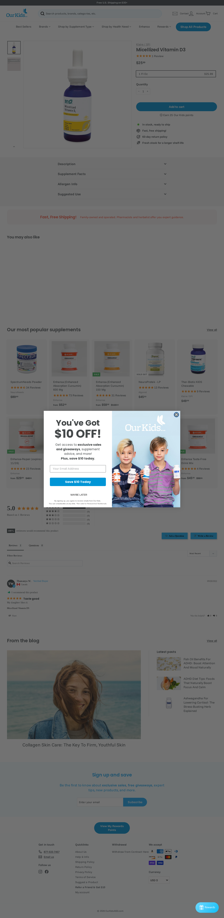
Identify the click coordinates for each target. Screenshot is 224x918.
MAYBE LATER (79, 494)
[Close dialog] (176, 414)
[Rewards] (207, 907)
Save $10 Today (78, 482)
